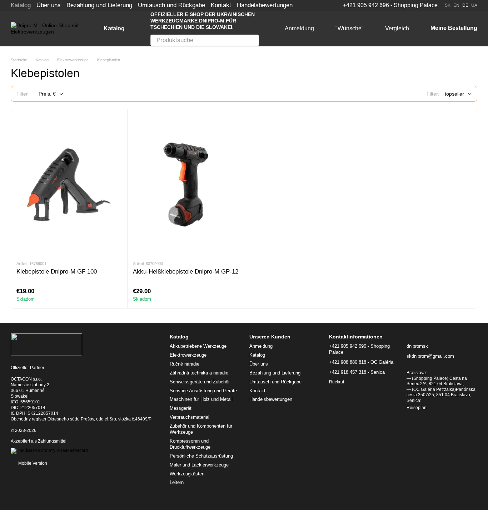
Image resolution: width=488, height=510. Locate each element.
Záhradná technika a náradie (199, 373)
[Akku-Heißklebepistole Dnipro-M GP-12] (185, 184)
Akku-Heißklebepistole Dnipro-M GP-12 (185, 271)
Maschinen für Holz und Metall (201, 399)
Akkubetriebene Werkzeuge (198, 346)
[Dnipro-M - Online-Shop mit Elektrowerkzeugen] (46, 344)
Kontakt (221, 5)
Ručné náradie (184, 364)
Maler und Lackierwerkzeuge (199, 465)
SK (447, 5)
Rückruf (336, 381)
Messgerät (180, 408)
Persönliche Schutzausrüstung (201, 456)
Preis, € (47, 94)
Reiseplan (417, 407)
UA (474, 5)
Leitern (177, 482)
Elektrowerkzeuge (188, 355)
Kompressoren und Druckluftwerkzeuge (190, 444)
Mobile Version (32, 463)
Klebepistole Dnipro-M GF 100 (56, 271)
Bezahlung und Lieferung (99, 5)
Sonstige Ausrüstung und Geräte (203, 390)
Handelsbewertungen (265, 5)
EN (456, 5)
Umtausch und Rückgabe (171, 5)
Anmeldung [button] (261, 346)
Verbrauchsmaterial (189, 417)
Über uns (48, 5)
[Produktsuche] (253, 40)
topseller (454, 94)
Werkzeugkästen (187, 473)
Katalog (21, 5)
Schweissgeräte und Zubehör (200, 381)
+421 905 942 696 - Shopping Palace (390, 5)
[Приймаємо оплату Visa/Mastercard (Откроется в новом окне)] (49, 450)
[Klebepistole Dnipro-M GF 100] (69, 184)
